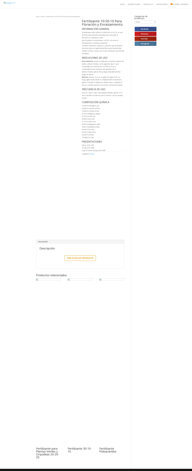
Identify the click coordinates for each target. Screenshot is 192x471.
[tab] (43, 242)
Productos (148, 4)
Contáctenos (162, 4)
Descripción (43, 242)
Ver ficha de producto (80, 258)
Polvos (43, 17)
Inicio (122, 4)
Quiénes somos (134, 4)
